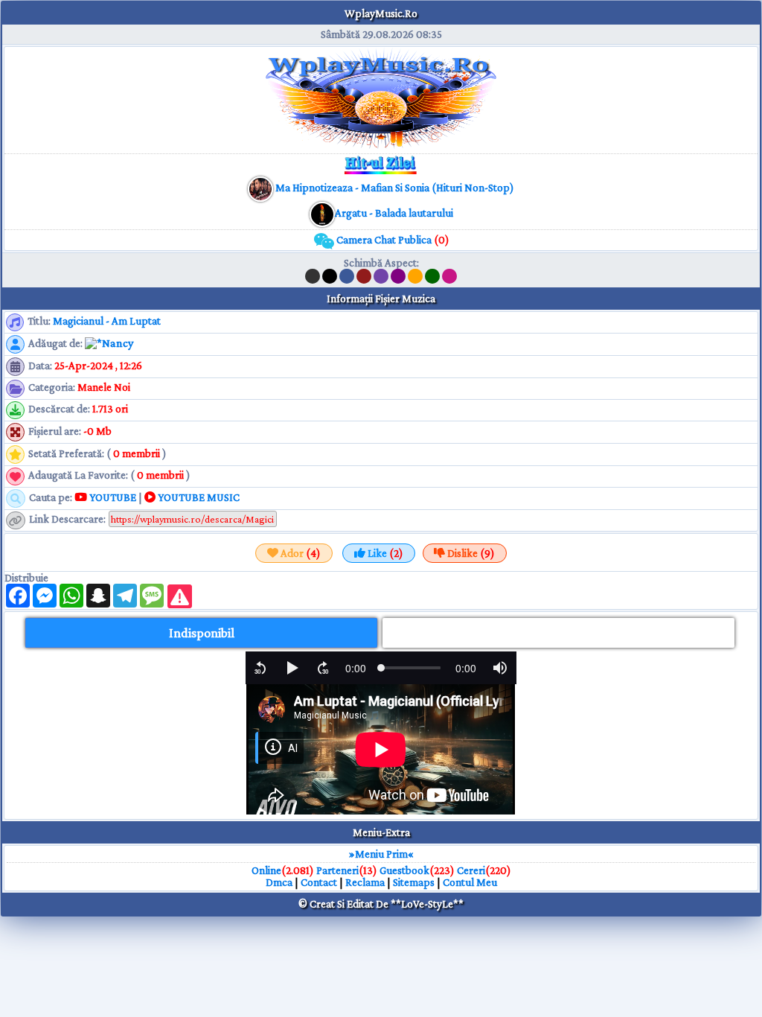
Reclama (365, 882)
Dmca (279, 882)
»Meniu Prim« (381, 854)
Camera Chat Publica (391, 240)
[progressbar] (356, 667)
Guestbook (404, 870)
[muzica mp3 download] (322, 213)
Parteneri (337, 870)
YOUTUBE (111, 497)
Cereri (471, 870)
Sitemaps (414, 882)
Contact (319, 882)
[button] (260, 667)
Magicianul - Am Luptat (107, 321)
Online (266, 870)
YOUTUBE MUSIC (198, 497)
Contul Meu (470, 882)
